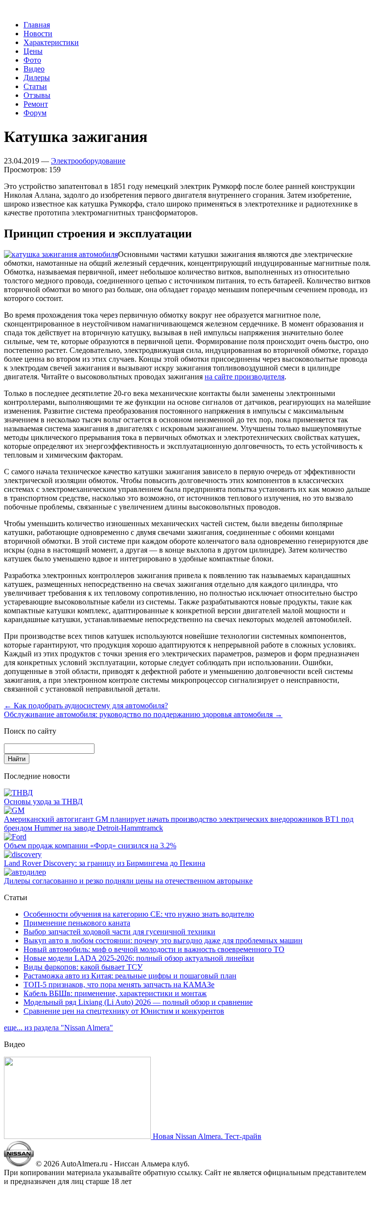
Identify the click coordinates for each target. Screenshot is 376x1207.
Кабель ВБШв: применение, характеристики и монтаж (115, 993)
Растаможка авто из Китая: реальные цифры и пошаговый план (130, 976)
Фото (32, 60)
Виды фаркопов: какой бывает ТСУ (83, 967)
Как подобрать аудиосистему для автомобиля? (86, 705)
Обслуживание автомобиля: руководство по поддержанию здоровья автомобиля (143, 714)
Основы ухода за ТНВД (43, 801)
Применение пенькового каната (77, 923)
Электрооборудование (88, 161)
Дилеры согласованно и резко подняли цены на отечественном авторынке (128, 881)
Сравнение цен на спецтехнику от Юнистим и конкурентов (124, 1011)
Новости (38, 33)
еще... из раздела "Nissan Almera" (58, 1027)
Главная (37, 25)
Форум (35, 113)
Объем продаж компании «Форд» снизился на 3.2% (90, 845)
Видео (34, 69)
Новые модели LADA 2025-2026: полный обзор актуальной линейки (139, 958)
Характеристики (51, 42)
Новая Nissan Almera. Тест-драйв (206, 1136)
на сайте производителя (244, 376)
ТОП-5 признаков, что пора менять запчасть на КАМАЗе (119, 984)
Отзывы (37, 95)
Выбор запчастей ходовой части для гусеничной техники (119, 932)
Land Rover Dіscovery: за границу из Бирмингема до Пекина (104, 863)
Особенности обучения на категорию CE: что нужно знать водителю (139, 914)
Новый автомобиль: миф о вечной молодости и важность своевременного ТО (154, 949)
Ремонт (36, 104)
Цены (33, 51)
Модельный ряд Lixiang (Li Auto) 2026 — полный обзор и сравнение (138, 1002)
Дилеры (37, 77)
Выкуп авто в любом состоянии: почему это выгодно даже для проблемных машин (163, 940)
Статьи (35, 86)
